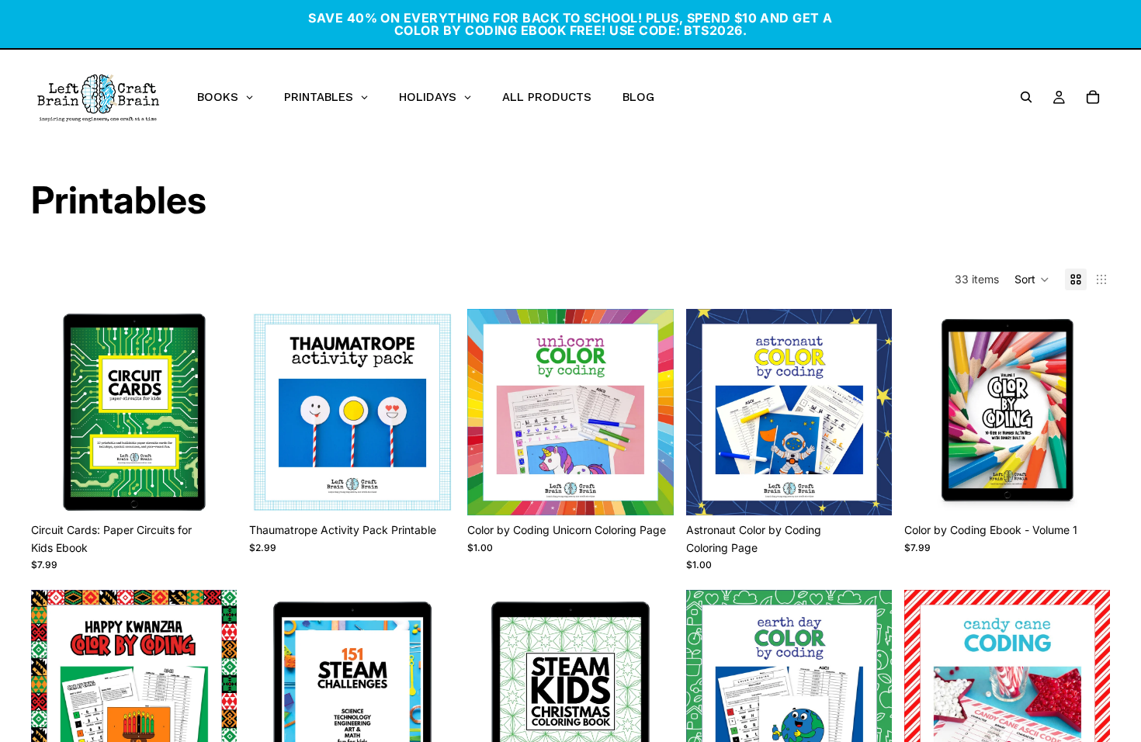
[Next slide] (213, 412)
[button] (1031, 279)
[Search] (1026, 97)
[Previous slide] (54, 412)
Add (226, 491)
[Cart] (1093, 97)
